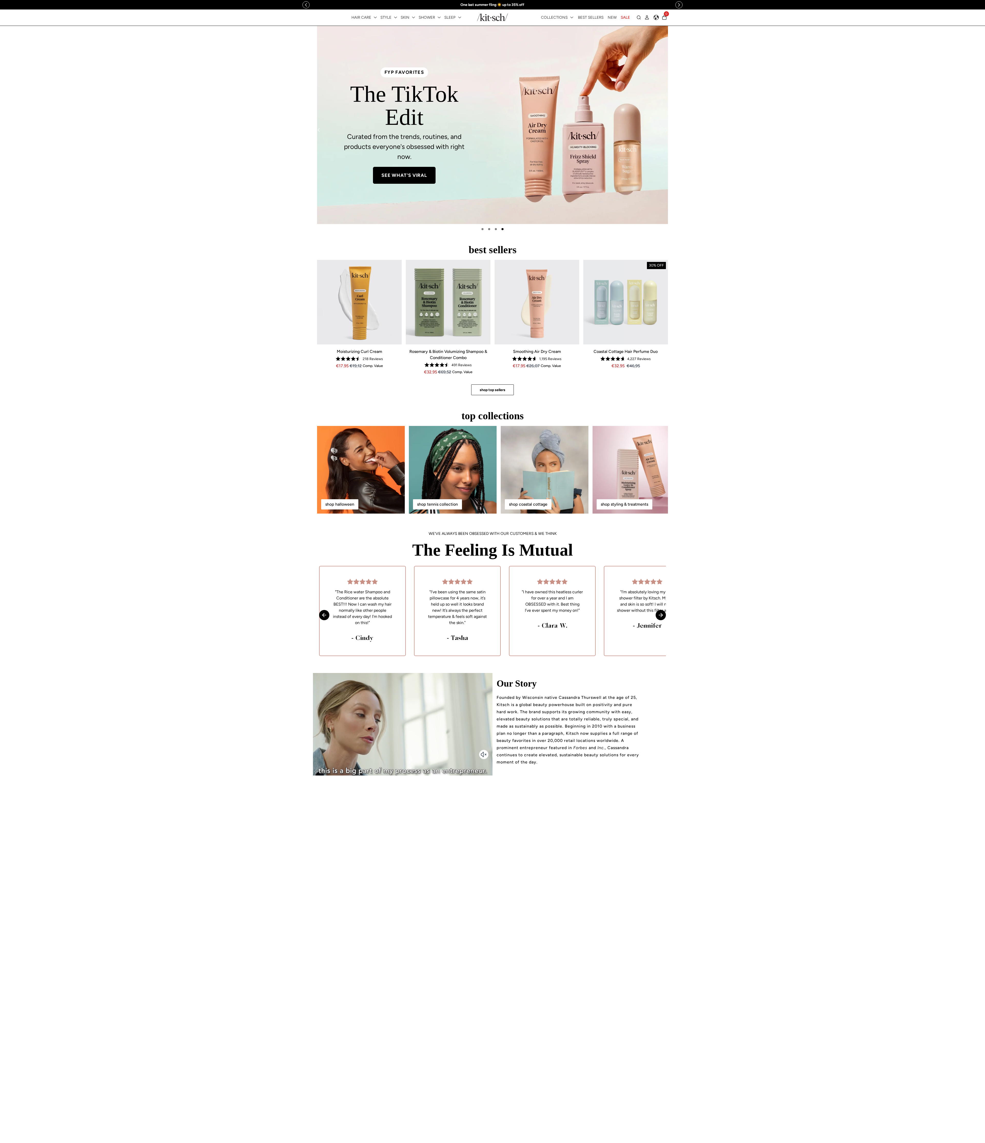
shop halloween (339, 504)
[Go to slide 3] (496, 229)
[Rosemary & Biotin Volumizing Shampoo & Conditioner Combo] (448, 302)
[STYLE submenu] (395, 17)
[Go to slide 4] (502, 229)
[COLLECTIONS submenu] (572, 17)
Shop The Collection (407, 162)
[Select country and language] (656, 17)
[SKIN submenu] (413, 17)
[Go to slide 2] (489, 229)
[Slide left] (306, 4)
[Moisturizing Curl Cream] (359, 302)
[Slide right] (679, 4)
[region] (492, 4)
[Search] (638, 17)
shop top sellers (492, 390)
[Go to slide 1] (482, 229)
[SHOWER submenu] (439, 17)
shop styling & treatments (624, 504)
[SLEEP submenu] (460, 17)
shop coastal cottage (528, 504)
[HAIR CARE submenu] (375, 17)
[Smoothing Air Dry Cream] (537, 302)
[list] (492, 125)
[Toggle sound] (483, 754)
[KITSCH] (492, 17)
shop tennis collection (437, 504)
